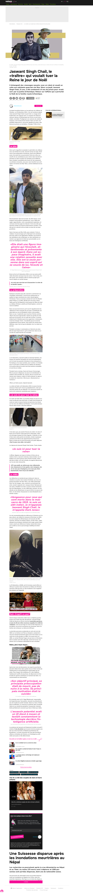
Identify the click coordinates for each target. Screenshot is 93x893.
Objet (12, 827)
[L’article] (37, 867)
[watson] (9, 1)
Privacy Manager (44, 890)
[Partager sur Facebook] (10, 98)
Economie (20, 4)
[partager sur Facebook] (11, 806)
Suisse (7, 4)
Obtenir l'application (17, 888)
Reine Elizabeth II (15, 774)
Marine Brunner (18, 106)
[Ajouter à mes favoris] (23, 98)
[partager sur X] (13, 806)
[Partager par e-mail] (16, 98)
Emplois (47, 888)
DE (62, 1)
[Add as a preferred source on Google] (30, 98)
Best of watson (33, 772)
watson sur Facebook (29, 888)
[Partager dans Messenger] (13, 98)
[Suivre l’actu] (37, 98)
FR (65, 1)
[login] (2, 891)
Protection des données (32, 890)
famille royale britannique (29, 774)
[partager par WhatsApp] (14, 806)
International (13, 4)
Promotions (53, 4)
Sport (30, 4)
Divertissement (36, 4)
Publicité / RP (39, 888)
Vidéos (47, 4)
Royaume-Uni (23, 772)
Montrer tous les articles (26, 767)
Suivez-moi (38, 106)
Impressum (53, 888)
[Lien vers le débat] (20, 98)
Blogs (43, 4)
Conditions (60, 888)
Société (26, 4)
